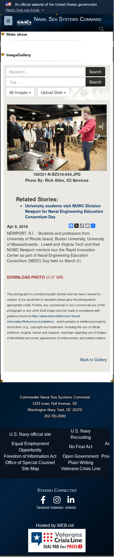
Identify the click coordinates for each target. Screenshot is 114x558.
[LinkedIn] (71, 501)
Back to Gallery (93, 359)
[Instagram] (57, 501)
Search (95, 71)
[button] (25, 10)
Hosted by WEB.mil (55, 525)
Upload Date (52, 92)
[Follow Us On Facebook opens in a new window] (43, 501)
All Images (19, 92)
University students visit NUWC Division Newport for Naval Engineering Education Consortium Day (64, 211)
